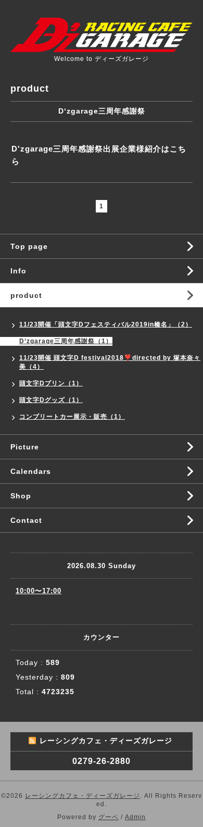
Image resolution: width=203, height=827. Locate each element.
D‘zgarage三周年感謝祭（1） (65, 341)
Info (18, 271)
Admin (135, 817)
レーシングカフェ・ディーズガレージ (82, 795)
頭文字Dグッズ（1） (51, 400)
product (26, 295)
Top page (29, 246)
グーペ (108, 817)
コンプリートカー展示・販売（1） (72, 416)
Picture (24, 447)
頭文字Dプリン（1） (51, 383)
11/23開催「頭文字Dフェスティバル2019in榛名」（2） (105, 324)
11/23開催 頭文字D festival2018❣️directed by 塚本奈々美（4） (109, 362)
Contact (26, 520)
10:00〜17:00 (38, 591)
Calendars (30, 471)
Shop (20, 496)
